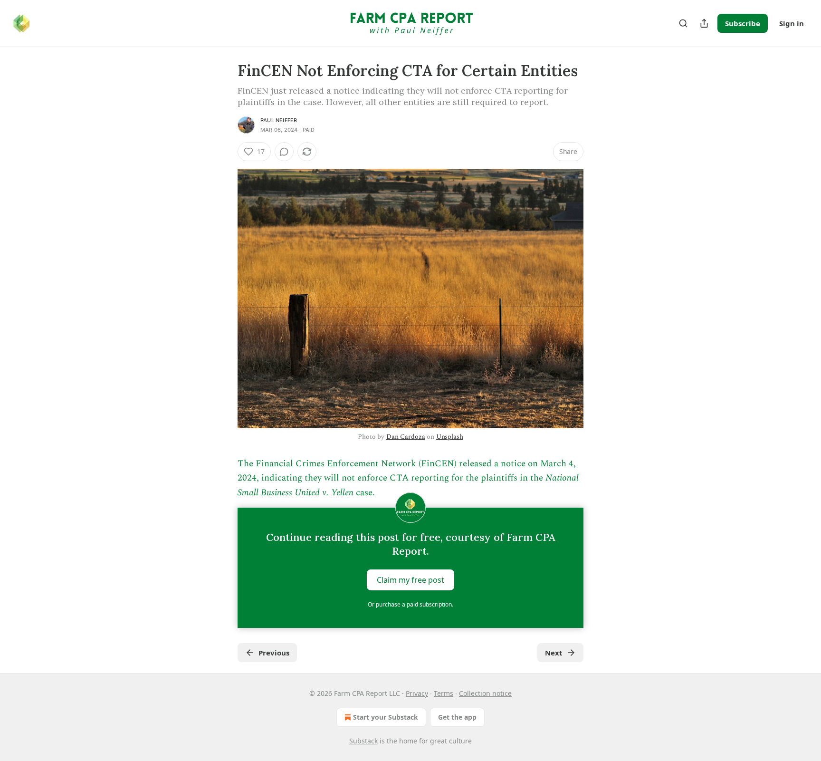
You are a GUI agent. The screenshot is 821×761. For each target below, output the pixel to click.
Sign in (791, 23)
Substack (363, 740)
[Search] (683, 23)
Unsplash (449, 437)
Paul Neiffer (278, 120)
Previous (273, 652)
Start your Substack (385, 717)
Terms (443, 693)
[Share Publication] (704, 23)
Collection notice (485, 693)
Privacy (417, 693)
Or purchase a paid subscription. (410, 604)
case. (364, 493)
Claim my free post (410, 580)
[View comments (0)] (284, 151)
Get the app (457, 717)
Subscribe (742, 23)
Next (554, 652)
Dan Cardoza (405, 437)
